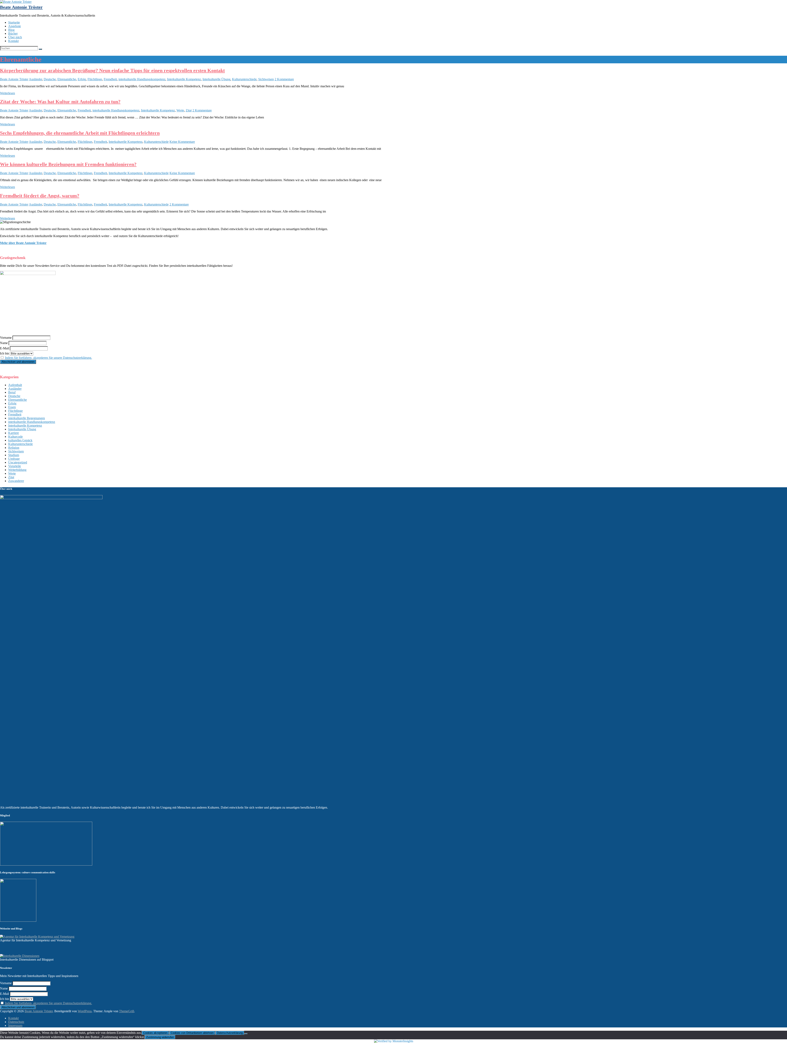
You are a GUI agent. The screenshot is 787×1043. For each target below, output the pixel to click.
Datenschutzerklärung (230, 1032)
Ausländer (35, 79)
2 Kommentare (284, 79)
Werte (180, 110)
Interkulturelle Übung (216, 79)
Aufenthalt (15, 385)
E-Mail (4, 348)
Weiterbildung (17, 470)
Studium (13, 455)
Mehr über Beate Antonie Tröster (23, 243)
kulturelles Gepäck (20, 440)
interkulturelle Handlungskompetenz (141, 79)
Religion (13, 447)
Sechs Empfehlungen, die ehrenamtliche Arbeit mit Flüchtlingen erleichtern (80, 133)
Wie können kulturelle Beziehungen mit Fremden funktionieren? (68, 164)
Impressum (15, 1025)
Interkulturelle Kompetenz (184, 79)
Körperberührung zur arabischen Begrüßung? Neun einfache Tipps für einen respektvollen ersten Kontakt (112, 70)
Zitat (189, 110)
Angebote (14, 26)
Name (4, 343)
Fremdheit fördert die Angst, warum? (39, 195)
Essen (12, 407)
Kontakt (13, 41)
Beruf (12, 392)
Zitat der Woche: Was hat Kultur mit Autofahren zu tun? (60, 101)
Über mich (15, 37)
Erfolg (82, 79)
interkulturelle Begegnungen (26, 418)
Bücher (13, 33)
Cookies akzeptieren (155, 1032)
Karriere (13, 433)
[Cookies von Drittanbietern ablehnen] (246, 1033)
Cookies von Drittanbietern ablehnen (192, 1032)
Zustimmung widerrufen (160, 1037)
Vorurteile (14, 466)
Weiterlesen (7, 93)
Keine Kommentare (182, 141)
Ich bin (4, 353)
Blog (11, 30)
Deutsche (50, 79)
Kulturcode (15, 436)
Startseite (14, 22)
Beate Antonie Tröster (21, 7)
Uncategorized (17, 462)
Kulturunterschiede (244, 79)
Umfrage (14, 458)
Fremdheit (110, 79)
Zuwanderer (16, 481)
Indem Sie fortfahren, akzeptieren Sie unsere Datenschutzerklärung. (48, 357)
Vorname (6, 337)
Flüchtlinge (95, 79)
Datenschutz (16, 1022)
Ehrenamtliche (66, 79)
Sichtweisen (266, 79)
